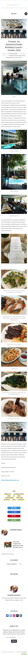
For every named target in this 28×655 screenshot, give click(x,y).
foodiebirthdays (13, 53)
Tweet (15, 508)
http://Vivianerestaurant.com (10, 480)
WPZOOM (24, 652)
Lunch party (21, 499)
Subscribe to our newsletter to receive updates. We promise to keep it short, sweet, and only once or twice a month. (14, 632)
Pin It (15, 516)
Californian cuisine (19, 494)
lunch (14, 499)
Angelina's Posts (13, 55)
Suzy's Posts (18, 57)
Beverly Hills (7, 494)
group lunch (19, 497)
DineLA (9, 496)
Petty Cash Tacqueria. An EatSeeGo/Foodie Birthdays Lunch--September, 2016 (18, 544)
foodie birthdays (9, 497)
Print (15, 520)
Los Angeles (7, 499)
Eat (20, 55)
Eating (19, 496)
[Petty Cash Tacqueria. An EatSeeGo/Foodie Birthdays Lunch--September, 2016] (8, 544)
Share (15, 512)
